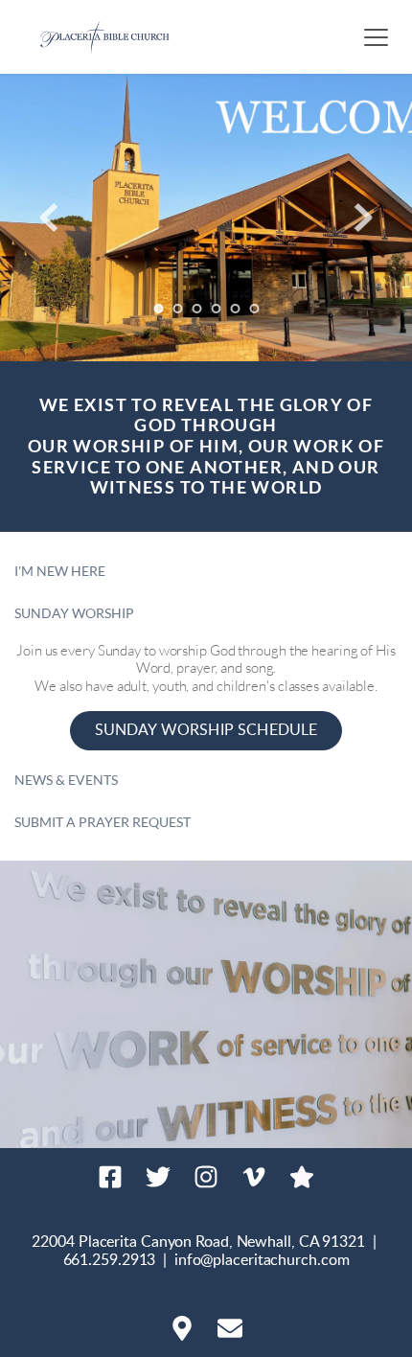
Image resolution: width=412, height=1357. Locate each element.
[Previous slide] (49, 217)
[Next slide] (363, 217)
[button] (376, 37)
